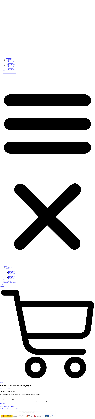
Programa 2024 (11, 61)
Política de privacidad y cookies (7, 406)
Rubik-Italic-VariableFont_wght (7, 388)
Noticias (4, 70)
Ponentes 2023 (11, 69)
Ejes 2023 (10, 68)
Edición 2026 (8, 58)
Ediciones (5, 56)
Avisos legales (3, 403)
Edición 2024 (8, 60)
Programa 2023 (11, 66)
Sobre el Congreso (7, 71)
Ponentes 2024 (11, 64)
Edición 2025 (8, 59)
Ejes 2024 (10, 63)
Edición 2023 (8, 65)
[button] (47, 169)
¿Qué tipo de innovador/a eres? (9, 73)
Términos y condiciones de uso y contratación (10, 408)
